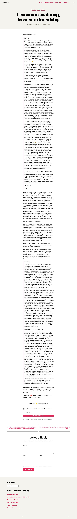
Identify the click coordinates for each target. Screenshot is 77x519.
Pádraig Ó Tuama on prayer (14, 508)
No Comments (47, 24)
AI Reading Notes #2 (12, 494)
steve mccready (49, 419)
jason (31, 24)
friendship (32, 419)
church (26, 419)
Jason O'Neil (5, 2)
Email (40, 455)
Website (24, 460)
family (29, 419)
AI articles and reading (13, 499)
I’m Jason (41, 2)
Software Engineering (48, 2)
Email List (34, 9)
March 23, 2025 (38, 24)
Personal (43, 9)
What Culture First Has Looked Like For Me (18, 497)
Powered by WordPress (23, 516)
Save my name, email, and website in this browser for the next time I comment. (38, 466)
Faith (38, 9)
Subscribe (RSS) (66, 2)
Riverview (43, 419)
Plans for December (12, 505)
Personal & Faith (58, 2)
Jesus (36, 419)
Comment (25, 445)
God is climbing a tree (12, 502)
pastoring (39, 419)
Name (24, 455)
